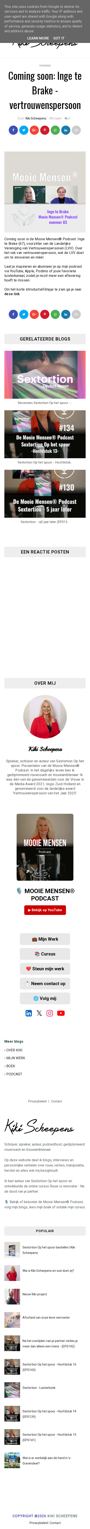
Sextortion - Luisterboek (38, 1387)
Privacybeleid (37, 1101)
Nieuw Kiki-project (34, 1294)
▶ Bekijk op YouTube (45, 910)
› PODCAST (13, 1074)
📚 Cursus (45, 954)
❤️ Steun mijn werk (45, 968)
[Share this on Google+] (34, 130)
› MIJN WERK (14, 1058)
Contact (56, 1101)
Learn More (38, 38)
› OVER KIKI (13, 1050)
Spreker (45, 66)
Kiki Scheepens (36, 118)
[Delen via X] (23, 314)
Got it (59, 38)
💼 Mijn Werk (45, 939)
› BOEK (9, 1066)
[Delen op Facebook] (13, 314)
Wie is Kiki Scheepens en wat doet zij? (48, 1270)
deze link (12, 294)
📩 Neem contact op (45, 983)
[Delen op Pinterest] (76, 130)
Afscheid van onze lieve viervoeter (46, 1317)
